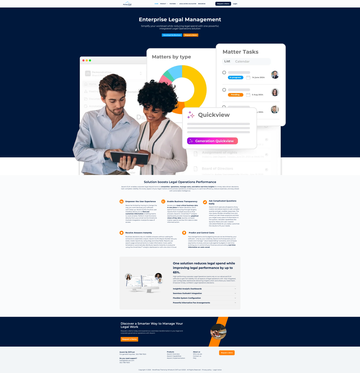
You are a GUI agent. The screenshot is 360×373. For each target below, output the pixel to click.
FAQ (194, 358)
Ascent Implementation (176, 358)
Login (235, 4)
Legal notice (217, 370)
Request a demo (227, 353)
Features (173, 3)
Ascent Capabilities (174, 356)
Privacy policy (207, 370)
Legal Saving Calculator (187, 3)
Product (163, 3)
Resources (201, 3)
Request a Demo (223, 4)
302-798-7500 (140, 354)
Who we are (197, 354)
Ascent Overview (173, 354)
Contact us (197, 356)
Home (156, 3)
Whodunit (171, 370)
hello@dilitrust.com (127, 360)
